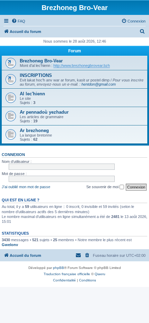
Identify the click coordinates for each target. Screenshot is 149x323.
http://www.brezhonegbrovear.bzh (81, 65)
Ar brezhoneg (34, 130)
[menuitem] (18, 21)
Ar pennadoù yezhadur (44, 112)
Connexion (13, 154)
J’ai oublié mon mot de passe (26, 187)
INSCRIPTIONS (36, 75)
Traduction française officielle (67, 274)
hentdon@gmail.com (98, 84)
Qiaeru (100, 274)
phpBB (58, 268)
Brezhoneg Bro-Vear (41, 60)
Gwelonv (10, 245)
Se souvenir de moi (103, 187)
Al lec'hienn (32, 93)
